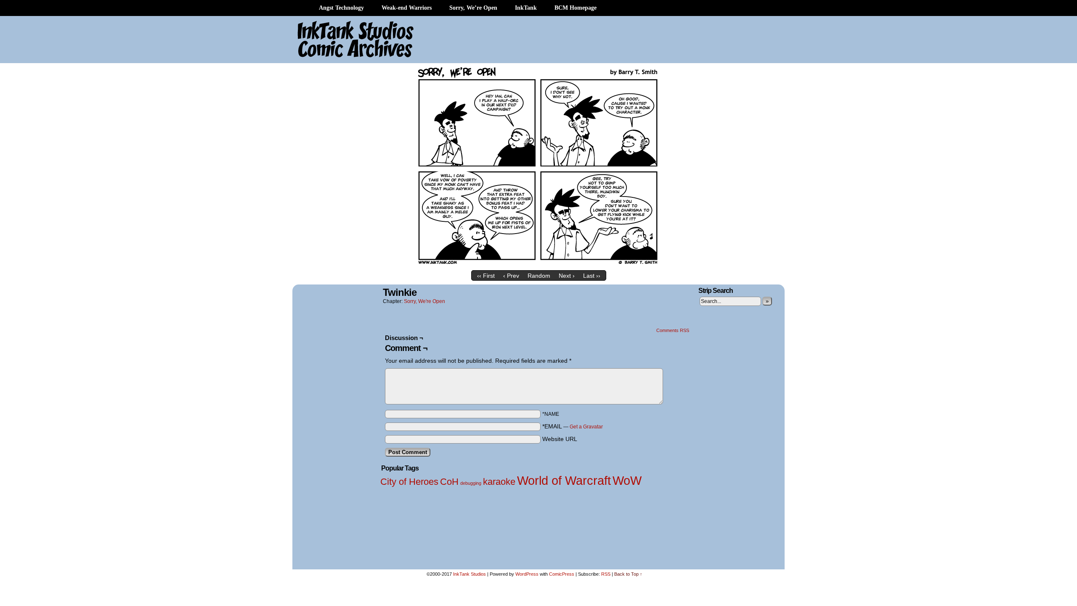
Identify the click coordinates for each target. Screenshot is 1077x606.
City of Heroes (409, 481)
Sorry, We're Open (424, 301)
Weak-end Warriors (407, 8)
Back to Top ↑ (628, 574)
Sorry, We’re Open (473, 8)
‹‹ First (486, 275)
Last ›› (591, 275)
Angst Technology (341, 8)
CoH (449, 481)
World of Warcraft (564, 480)
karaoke (499, 481)
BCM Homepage (575, 8)
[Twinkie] (538, 264)
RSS (605, 574)
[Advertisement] (627, 40)
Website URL (559, 439)
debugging (470, 483)
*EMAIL (572, 426)
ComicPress (561, 574)
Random (539, 275)
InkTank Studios (469, 574)
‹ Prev (511, 275)
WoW (627, 480)
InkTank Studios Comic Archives (331, 40)
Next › (567, 275)
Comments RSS (672, 330)
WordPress (526, 574)
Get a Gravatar (586, 427)
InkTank (526, 8)
